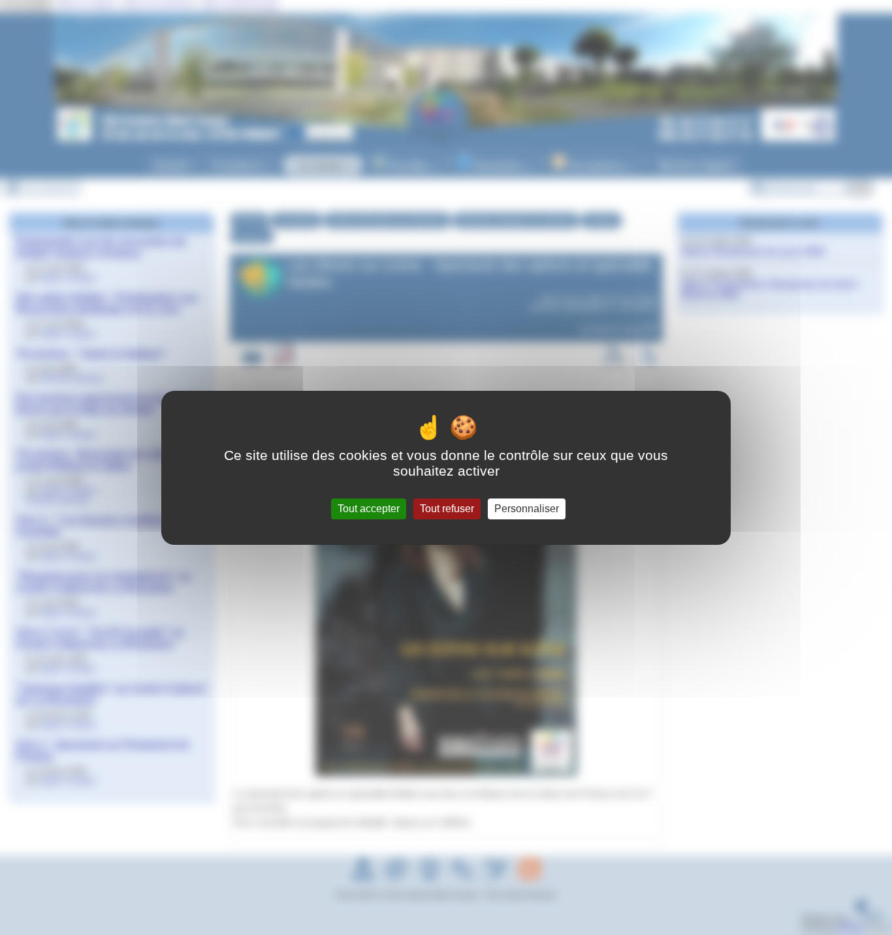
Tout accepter (369, 508)
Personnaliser (526, 508)
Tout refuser (447, 508)
